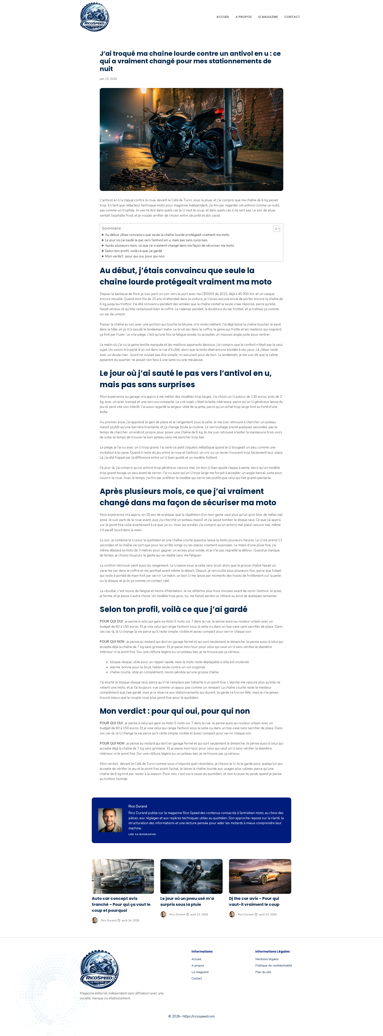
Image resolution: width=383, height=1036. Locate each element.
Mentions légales (267, 959)
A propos (244, 17)
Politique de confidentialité (273, 966)
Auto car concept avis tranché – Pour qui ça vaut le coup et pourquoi (121, 904)
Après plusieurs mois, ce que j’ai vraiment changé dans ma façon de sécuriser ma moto (169, 245)
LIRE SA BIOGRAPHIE (142, 834)
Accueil (222, 17)
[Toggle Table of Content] (274, 228)
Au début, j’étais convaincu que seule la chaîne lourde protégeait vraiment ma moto (167, 235)
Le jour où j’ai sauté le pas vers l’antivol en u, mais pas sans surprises (156, 240)
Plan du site (263, 972)
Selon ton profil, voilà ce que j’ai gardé (133, 251)
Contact (292, 17)
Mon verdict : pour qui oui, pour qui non (135, 256)
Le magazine (268, 17)
